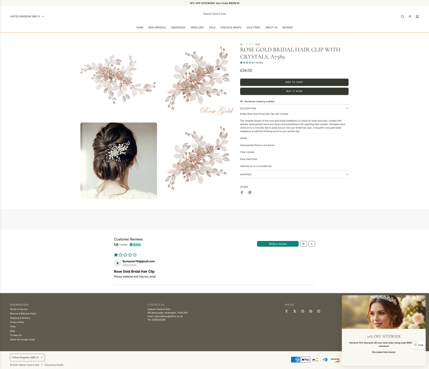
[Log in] (410, 16)
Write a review (278, 243)
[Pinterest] (310, 311)
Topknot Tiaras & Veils (214, 13)
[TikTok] (318, 311)
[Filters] (303, 244)
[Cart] (417, 16)
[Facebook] (286, 311)
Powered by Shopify (54, 365)
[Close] (419, 301)
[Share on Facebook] (242, 193)
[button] (247, 62)
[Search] (402, 16)
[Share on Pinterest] (250, 193)
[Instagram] (302, 311)
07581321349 (158, 319)
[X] (294, 311)
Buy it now (294, 91)
